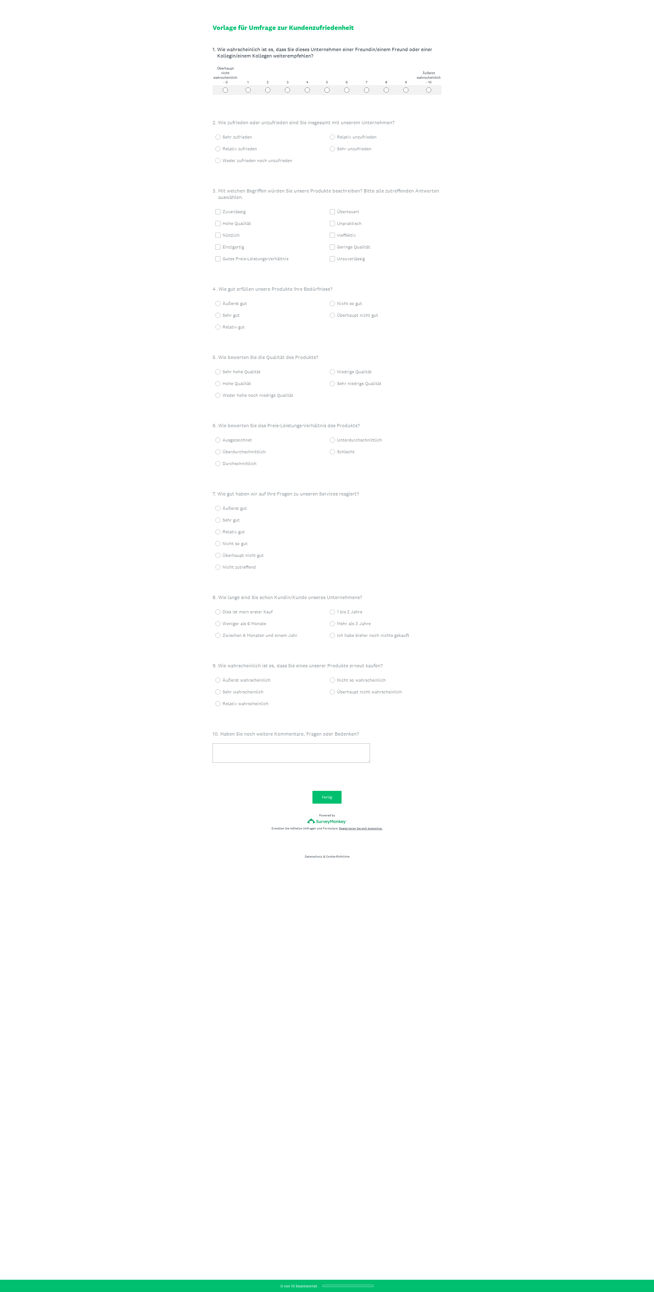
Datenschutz (313, 857)
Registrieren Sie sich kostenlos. (360, 828)
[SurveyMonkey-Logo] (327, 821)
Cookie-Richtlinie (337, 857)
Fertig (327, 797)
